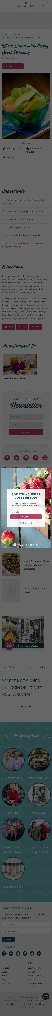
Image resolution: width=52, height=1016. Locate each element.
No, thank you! (26, 523)
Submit (26, 517)
